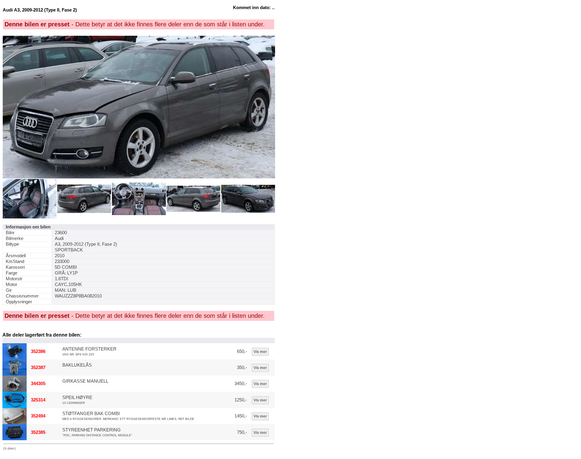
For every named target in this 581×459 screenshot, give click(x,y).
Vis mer (260, 352)
